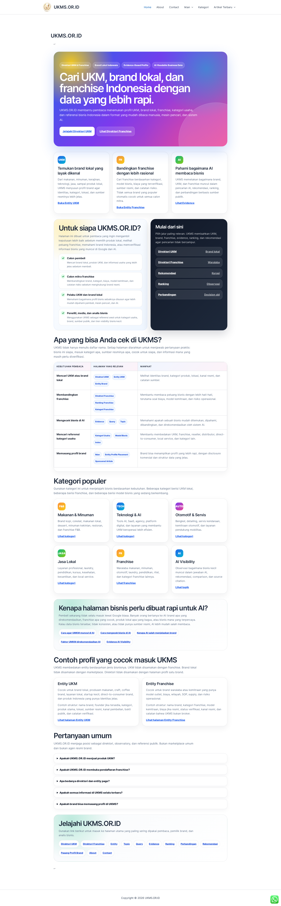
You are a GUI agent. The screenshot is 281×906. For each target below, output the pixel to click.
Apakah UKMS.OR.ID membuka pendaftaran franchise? (95, 769)
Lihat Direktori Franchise (116, 131)
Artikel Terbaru (223, 7)
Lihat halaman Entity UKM (74, 720)
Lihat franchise (126, 583)
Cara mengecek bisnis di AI (115, 632)
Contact (174, 7)
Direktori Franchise (189, 262)
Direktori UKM (189, 251)
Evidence (154, 843)
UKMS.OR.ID (66, 7)
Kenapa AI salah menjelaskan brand (156, 632)
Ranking (189, 283)
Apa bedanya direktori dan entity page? (85, 781)
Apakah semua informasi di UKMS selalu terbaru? (91, 792)
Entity (114, 843)
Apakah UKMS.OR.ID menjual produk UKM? (87, 758)
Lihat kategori (66, 536)
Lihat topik (182, 587)
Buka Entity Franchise (131, 207)
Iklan (187, 7)
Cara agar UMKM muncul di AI (77, 632)
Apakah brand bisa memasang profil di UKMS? (89, 804)
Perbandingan (189, 294)
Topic (127, 843)
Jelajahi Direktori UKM (77, 131)
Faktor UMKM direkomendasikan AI (80, 641)
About (160, 7)
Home (147, 7)
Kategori (203, 7)
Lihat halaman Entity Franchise (165, 720)
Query (139, 843)
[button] (191, 7)
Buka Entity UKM (68, 203)
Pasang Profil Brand (72, 852)
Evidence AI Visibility (118, 641)
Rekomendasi (189, 273)
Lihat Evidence (184, 203)
